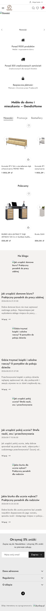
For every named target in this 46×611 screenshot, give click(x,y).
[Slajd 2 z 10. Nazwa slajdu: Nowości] (23, 19)
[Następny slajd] (44, 30)
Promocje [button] (22, 118)
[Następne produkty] (39, 139)
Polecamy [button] (23, 186)
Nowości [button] (8, 118)
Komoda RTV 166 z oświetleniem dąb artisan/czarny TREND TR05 (16, 167)
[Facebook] (23, 593)
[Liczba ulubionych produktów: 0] (37, 8)
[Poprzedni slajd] (2, 30)
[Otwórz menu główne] (3, 8)
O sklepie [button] (7, 584)
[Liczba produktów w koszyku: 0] (41, 8)
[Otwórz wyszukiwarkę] (33, 8)
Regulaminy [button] (8, 578)
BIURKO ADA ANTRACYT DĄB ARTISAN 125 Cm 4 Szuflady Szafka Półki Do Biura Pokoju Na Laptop (16, 235)
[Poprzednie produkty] (6, 139)
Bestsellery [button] (37, 118)
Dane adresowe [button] (11, 571)
